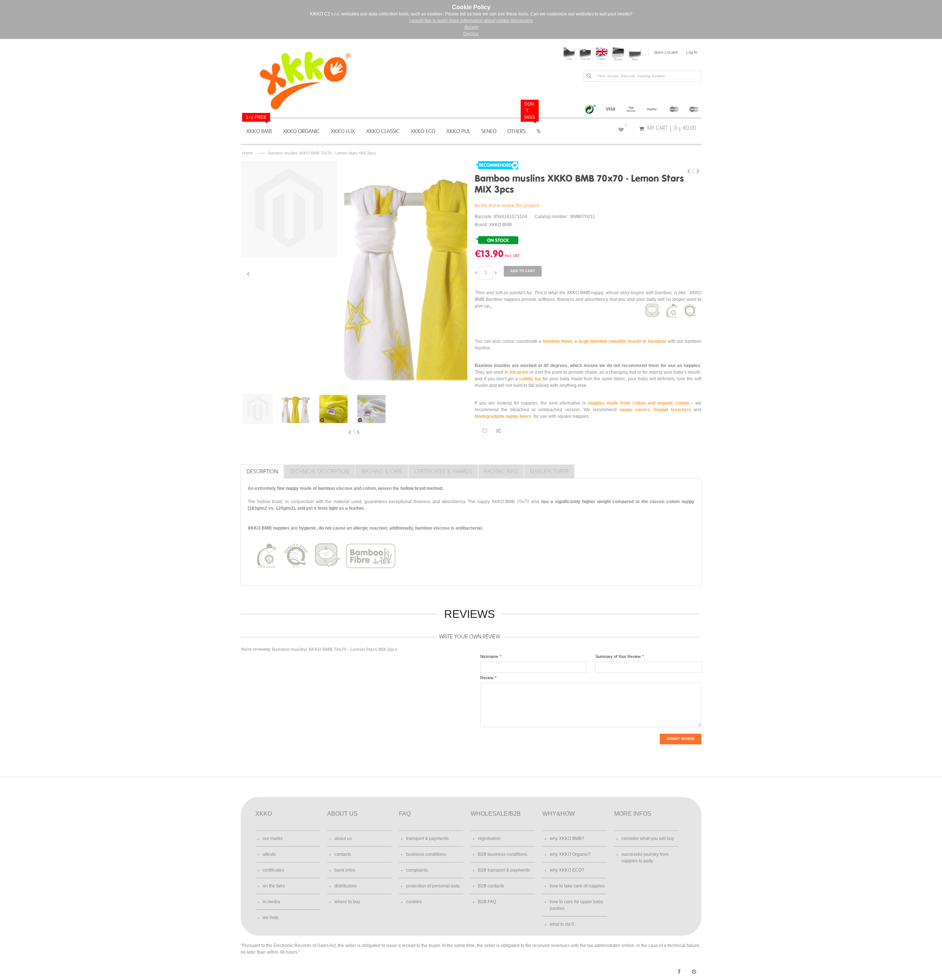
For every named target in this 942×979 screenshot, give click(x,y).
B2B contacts (491, 886)
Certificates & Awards (443, 471)
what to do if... (563, 924)
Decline (471, 33)
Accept (471, 27)
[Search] (588, 75)
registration (489, 838)
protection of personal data (433, 886)
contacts (342, 854)
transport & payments (427, 838)
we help (271, 917)
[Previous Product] (689, 171)
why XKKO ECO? (567, 870)
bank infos (344, 870)
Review (486, 678)
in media (271, 901)
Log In (691, 52)
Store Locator (666, 52)
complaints (417, 870)
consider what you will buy (647, 838)
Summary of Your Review (618, 656)
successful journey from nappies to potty (645, 858)
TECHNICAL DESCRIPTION (319, 471)
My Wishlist (626, 125)
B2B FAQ (487, 901)
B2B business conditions (502, 854)
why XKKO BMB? (567, 838)
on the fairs (274, 886)
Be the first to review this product (507, 205)
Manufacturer (549, 471)
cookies (414, 901)
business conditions (426, 854)
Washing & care (381, 471)
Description (262, 471)
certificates (273, 870)
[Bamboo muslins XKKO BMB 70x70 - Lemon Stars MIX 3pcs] (289, 209)
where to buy (347, 901)
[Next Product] (697, 171)
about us (343, 838)
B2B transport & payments (504, 870)
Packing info (501, 471)
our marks (273, 838)
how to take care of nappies (577, 886)
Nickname (489, 656)
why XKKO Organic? (570, 854)
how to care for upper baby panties (576, 905)
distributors (345, 886)
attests (269, 854)
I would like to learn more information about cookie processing (471, 20)
